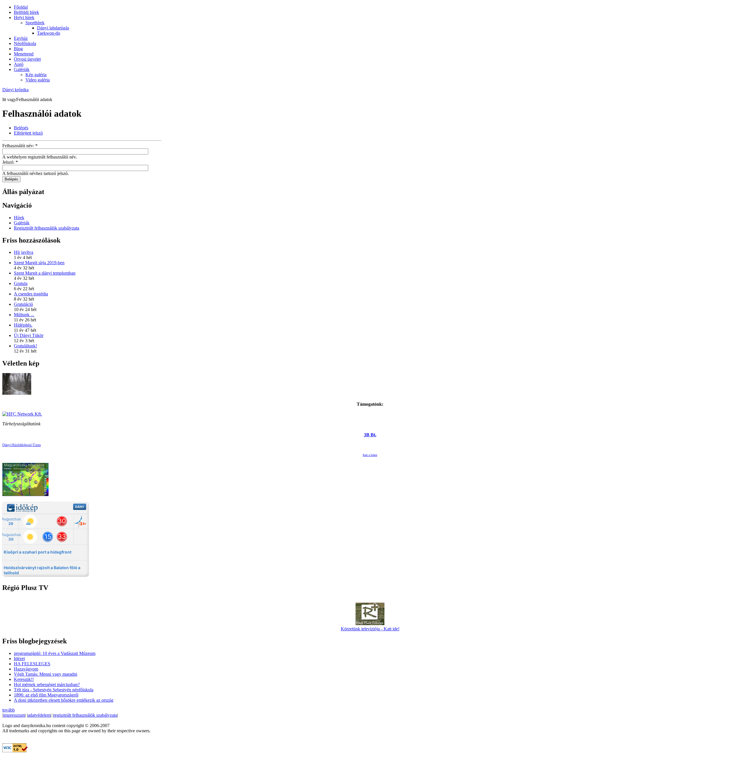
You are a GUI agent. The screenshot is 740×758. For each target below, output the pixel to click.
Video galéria (37, 79)
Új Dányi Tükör (28, 335)
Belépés (21, 127)
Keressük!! (24, 679)
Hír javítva (23, 252)
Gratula (20, 283)
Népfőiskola (25, 43)
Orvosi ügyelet (27, 59)
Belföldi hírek (26, 12)
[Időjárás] (25, 494)
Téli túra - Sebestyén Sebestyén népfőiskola (53, 689)
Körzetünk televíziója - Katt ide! (370, 628)
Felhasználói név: (20, 145)
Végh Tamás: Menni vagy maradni (45, 674)
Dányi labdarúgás (53, 27)
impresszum (14, 715)
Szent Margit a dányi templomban (44, 273)
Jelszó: (10, 162)
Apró (18, 64)
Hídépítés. (23, 325)
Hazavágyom (26, 668)
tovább (8, 709)
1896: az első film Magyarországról (46, 694)
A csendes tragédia (31, 293)
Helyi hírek (24, 17)
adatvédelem (39, 715)
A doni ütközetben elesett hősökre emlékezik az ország (63, 700)
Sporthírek (35, 22)
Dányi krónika (15, 89)
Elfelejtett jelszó (28, 133)
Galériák (21, 69)
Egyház (21, 38)
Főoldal (21, 7)
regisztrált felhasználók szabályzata (85, 715)
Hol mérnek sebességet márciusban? (47, 684)
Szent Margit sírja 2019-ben (39, 262)
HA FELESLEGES (32, 663)
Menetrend (24, 53)
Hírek (19, 217)
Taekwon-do (48, 33)
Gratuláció (23, 304)
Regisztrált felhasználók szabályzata (46, 228)
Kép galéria (36, 74)
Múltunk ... (24, 314)
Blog (18, 48)
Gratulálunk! (25, 345)
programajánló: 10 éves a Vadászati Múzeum (54, 653)
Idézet (19, 658)
